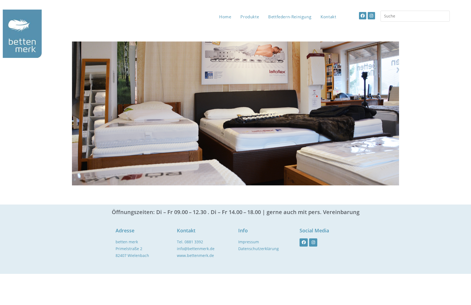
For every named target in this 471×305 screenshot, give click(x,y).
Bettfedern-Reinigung (289, 16)
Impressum (248, 241)
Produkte (249, 16)
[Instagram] (371, 15)
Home (225, 16)
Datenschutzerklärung (258, 248)
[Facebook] (362, 15)
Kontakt (328, 16)
